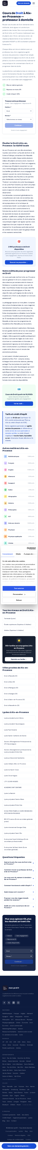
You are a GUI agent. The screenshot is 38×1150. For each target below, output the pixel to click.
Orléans (12, 1105)
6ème (23, 1042)
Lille (28, 1089)
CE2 (10, 1042)
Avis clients (25, 1115)
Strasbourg (14, 1089)
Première (22, 1045)
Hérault (28, 1061)
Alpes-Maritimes (30, 1067)
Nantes (32, 1086)
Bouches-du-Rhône (24, 1058)
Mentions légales (20, 1135)
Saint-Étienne (18, 1092)
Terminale (30, 1045)
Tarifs (18, 1115)
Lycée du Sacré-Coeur (11, 770)
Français (16, 1013)
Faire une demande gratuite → (19, 1146)
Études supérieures (8, 1048)
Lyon (15, 1086)
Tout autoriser (19, 588)
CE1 (7, 1042)
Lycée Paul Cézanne (10, 730)
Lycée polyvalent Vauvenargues (14, 724)
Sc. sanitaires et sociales (10, 1035)
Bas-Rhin (20, 1067)
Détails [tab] (18, 554)
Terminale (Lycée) (10, 618)
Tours (4, 1102)
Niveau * (8, 116)
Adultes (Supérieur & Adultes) (14, 630)
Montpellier (5, 1089)
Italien (11, 1016)
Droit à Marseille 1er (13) (11, 705)
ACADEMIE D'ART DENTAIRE (13, 787)
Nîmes (22, 1095)
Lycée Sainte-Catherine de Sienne (15, 736)
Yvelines (22, 1073)
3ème (9, 1045)
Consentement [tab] (7, 554)
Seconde (15, 1045)
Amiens (9, 1102)
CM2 (19, 1042)
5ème (29, 1042)
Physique (29, 1019)
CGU (28, 1135)
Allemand (30, 1013)
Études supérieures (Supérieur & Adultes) (17, 624)
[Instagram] (18, 1002)
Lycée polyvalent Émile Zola (13, 805)
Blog (3, 1121)
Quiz (8, 1121)
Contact (13, 1121)
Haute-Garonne (13, 1061)
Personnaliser (18, 594)
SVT (12, 1019)
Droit (31, 1022)
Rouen (19, 1105)
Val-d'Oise (17, 1076)
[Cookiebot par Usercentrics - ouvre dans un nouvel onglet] (27, 548)
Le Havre (32, 1092)
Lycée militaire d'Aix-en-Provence (15, 764)
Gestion (20, 1029)
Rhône (4, 1061)
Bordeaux (22, 1089)
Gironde (22, 1061)
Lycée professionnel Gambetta (14, 758)
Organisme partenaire (19, 1118)
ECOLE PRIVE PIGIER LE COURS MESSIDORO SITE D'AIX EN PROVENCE (18, 812)
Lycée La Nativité (9, 793)
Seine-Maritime (29, 1064)
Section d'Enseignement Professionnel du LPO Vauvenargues (17, 743)
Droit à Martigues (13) (11, 688)
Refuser (19, 600)
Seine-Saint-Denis (20, 1070)
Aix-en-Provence (20, 1098)
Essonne (15, 1073)
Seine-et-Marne (7, 1076)
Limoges (16, 1102)
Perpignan (23, 1102)
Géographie (18, 1016)
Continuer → (19, 125)
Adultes (18, 1048)
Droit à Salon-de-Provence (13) (14, 699)
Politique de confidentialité (15, 1139)
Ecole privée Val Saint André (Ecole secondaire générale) (15, 848)
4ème (4, 1045)
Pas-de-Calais (11, 1058)
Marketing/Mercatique (9, 1029)
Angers (16, 1095)
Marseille (10, 1086)
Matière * (8, 107)
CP (3, 1042)
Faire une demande (23, 3)
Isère (3, 1067)
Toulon (26, 1092)
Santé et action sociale (25, 1032)
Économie (25, 1022)
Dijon (11, 1095)
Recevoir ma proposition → (19, 262)
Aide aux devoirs (20, 1019)
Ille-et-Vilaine (6, 1064)
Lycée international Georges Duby (15, 827)
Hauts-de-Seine (7, 1070)
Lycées (30, 1118)
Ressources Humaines (9, 1032)
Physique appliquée (8, 1022)
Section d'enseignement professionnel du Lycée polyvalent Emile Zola (17, 751)
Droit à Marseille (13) (10, 676)
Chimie (18, 1022)
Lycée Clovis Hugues (10, 776)
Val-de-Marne (6, 1073)
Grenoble (5, 1095)
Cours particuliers (11, 1131)
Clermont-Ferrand (8, 1098)
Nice (27, 1086)
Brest (29, 1098)
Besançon (5, 1105)
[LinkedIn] (13, 1002)
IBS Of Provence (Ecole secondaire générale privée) (18, 820)
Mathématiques (7, 1013)
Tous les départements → (9, 1079)
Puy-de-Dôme (11, 1067)
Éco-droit (5, 1026)
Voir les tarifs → (19, 403)
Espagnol (5, 1016)
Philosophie (5, 1019)
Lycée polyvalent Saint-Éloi (13, 833)
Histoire (26, 1016)
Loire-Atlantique (17, 1064)
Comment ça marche (8, 1115)
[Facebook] (4, 1002)
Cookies (28, 1139)
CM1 (14, 1042)
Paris (3, 1086)
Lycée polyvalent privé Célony (14, 718)
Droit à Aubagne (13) (10, 694)
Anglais (23, 1013)
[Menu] (34, 3)
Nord (3, 1058)
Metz (29, 1102)
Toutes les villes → (27, 1105)
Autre (21, 1035)
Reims (10, 1092)
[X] (9, 1002)
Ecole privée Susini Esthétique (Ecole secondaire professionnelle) (16, 840)
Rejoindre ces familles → (19, 659)
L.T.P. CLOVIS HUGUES (11, 781)
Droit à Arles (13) (9, 682)
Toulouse (21, 1086)
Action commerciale (16, 1026)
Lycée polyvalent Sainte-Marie (14, 799)
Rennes (4, 1092)
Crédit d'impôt (6, 1118)
